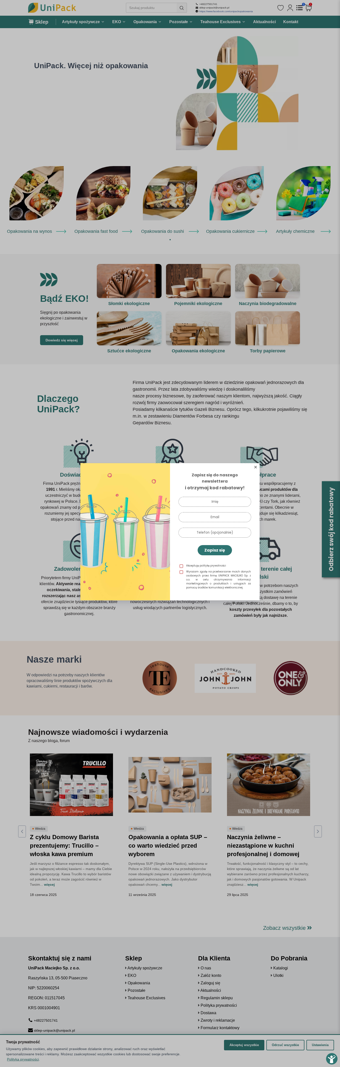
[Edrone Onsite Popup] (170, 533)
